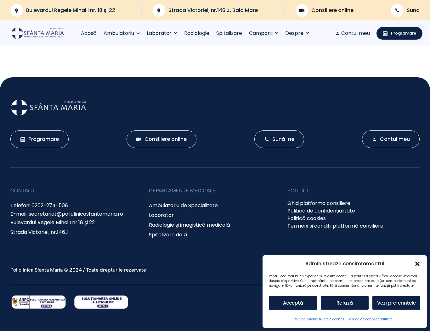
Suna (413, 10)
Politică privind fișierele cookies (319, 319)
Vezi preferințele (396, 303)
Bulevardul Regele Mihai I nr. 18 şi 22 (70, 10)
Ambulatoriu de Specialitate (183, 205)
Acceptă (293, 303)
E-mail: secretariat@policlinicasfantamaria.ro (66, 214)
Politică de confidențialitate (370, 319)
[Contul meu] (337, 33)
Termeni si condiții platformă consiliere (335, 225)
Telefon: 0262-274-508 (39, 205)
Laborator (161, 215)
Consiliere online (332, 10)
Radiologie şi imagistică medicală (189, 225)
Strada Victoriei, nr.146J (39, 232)
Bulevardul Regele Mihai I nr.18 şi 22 (52, 222)
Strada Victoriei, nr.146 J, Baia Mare (213, 10)
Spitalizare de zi (168, 234)
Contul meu (355, 33)
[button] (417, 264)
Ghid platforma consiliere (318, 203)
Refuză (345, 303)
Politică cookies (306, 218)
